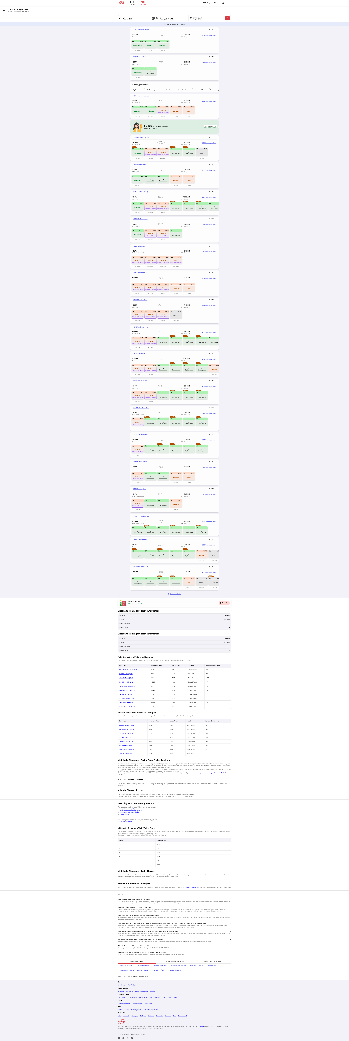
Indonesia (126, 1016)
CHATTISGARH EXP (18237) (127, 702)
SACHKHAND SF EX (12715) (127, 690)
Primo (175, 997)
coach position (212, 773)
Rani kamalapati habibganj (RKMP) (132, 811)
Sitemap (157, 997)
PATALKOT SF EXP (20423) (127, 706)
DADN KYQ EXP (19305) (126, 741)
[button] (153, 18)
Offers (164, 997)
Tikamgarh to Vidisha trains (135, 603)
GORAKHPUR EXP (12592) (126, 725)
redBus (120, 1010)
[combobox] (135, 18)
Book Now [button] (225, 603)
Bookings (207, 3)
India (119, 1016)
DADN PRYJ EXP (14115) (126, 674)
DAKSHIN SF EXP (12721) (126, 694)
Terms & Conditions (124, 1003)
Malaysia (143, 1016)
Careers (152, 991)
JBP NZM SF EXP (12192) (126, 682)
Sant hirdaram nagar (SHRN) (130, 812)
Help (217, 3)
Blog (170, 997)
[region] (174, 40)
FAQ (151, 997)
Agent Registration (141, 991)
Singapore (135, 1016)
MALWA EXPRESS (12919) (126, 698)
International (182, 1016)
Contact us (129, 991)
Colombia (168, 1016)
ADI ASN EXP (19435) (125, 745)
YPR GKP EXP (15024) (125, 737)
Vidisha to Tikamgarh (192, 887)
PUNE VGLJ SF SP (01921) (126, 749)
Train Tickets (132, 985)
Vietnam (151, 1016)
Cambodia (159, 1016)
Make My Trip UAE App (152, 1010)
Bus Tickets (122, 985)
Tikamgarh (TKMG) (126, 821)
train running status (199, 773)
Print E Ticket (143, 997)
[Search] (227, 18)
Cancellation (133, 997)
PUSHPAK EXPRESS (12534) (127, 686)
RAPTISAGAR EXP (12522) (127, 729)
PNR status (225, 773)
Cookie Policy (148, 1003)
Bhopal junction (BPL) (127, 809)
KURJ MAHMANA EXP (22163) (128, 670)
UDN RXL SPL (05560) (125, 754)
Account (226, 3)
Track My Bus (122, 997)
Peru (174, 1016)
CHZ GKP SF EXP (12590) (126, 733)
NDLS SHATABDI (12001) (126, 678)
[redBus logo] (121, 3)
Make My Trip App (136, 1010)
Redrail (127, 1010)
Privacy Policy (137, 1003)
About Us (121, 991)
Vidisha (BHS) (124, 814)
